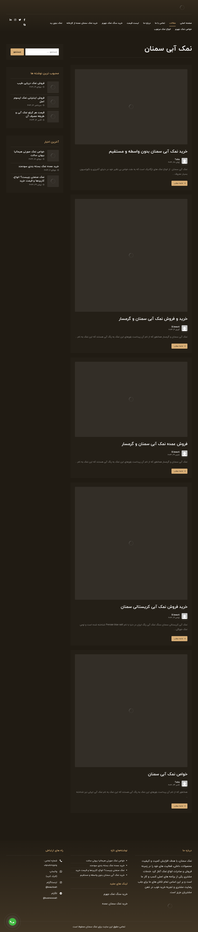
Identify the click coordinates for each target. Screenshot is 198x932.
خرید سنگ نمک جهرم (115, 894)
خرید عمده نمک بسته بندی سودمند (39, 166)
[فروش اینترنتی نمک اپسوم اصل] (53, 102)
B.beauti (176, 327)
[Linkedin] (10, 19)
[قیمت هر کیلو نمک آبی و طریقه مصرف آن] (53, 116)
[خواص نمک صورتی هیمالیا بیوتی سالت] (53, 156)
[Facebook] (24, 19)
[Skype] (24, 24)
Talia (177, 160)
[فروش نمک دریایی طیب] (53, 87)
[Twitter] (20, 19)
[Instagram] (15, 19)
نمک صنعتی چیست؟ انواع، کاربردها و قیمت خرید (28, 179)
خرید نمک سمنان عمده (114, 904)
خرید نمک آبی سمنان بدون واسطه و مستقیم (102, 875)
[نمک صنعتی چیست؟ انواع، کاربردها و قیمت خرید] (53, 181)
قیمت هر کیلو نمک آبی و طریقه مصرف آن (30, 114)
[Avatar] (184, 161)
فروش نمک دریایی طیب (30, 83)
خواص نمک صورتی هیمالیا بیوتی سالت (105, 860)
